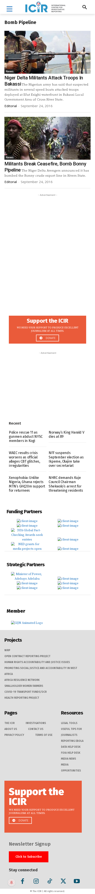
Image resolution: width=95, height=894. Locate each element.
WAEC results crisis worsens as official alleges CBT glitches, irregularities (24, 459)
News (9, 71)
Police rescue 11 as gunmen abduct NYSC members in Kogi (26, 436)
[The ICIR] (45, 7)
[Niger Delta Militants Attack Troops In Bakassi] (47, 52)
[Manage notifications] (11, 882)
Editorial (10, 106)
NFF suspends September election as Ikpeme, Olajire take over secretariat (66, 459)
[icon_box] (47, 328)
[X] (63, 882)
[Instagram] (36, 882)
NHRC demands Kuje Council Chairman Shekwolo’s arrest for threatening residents (66, 484)
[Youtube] (76, 882)
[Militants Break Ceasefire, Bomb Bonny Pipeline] (47, 138)
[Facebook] (22, 882)
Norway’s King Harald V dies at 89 (66, 434)
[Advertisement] (47, 244)
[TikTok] (49, 882)
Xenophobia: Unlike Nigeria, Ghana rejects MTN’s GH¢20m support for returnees (27, 484)
